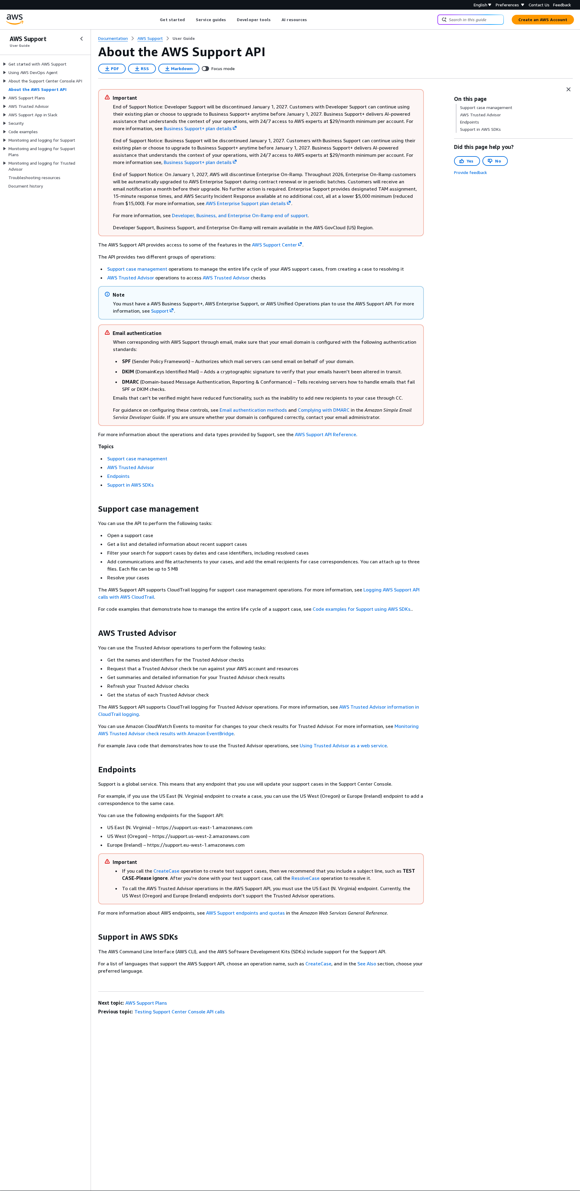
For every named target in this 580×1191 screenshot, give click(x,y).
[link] (183, 38)
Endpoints (118, 476)
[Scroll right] (311, 19)
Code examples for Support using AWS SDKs (362, 609)
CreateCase (166, 871)
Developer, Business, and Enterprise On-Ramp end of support (240, 215)
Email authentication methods (253, 410)
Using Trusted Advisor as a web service (343, 745)
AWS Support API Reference (325, 434)
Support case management (137, 269)
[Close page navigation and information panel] (568, 89)
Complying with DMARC (324, 410)
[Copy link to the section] (93, 509)
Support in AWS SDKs (130, 485)
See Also (366, 964)
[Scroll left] (155, 19)
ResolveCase (306, 878)
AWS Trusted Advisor (130, 278)
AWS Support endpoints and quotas (245, 913)
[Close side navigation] (81, 38)
